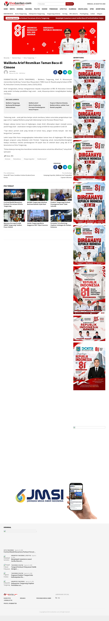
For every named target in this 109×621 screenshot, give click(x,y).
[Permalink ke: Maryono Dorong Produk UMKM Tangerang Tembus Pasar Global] (14, 216)
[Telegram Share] (65, 72)
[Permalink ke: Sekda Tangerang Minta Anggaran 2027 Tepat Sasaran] (37, 216)
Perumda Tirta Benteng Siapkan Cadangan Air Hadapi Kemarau (61, 225)
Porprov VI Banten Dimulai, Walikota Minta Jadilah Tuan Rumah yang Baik (59, 105)
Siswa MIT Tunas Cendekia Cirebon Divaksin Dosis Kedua (19, 175)
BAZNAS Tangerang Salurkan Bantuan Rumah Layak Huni (37, 203)
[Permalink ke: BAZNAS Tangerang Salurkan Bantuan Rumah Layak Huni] (37, 195)
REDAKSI (22, 598)
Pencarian (70, 4)
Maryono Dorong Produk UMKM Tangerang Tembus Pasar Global (13, 225)
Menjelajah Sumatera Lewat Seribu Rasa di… (21, 560)
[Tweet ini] (60, 72)
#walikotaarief (41, 159)
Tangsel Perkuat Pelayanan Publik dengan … (23, 568)
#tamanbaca (17, 159)
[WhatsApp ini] (70, 72)
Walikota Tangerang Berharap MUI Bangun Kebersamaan (13, 105)
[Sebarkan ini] (55, 72)
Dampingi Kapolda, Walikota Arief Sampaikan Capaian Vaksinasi (58, 175)
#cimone (7, 159)
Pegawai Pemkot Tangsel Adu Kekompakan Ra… (22, 576)
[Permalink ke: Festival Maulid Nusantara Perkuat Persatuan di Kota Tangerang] (14, 195)
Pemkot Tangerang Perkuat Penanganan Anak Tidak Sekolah (60, 204)
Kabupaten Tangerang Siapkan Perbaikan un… (22, 584)
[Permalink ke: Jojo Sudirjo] (6, 72)
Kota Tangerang (9, 550)
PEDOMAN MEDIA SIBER (43, 598)
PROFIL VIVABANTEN (10, 603)
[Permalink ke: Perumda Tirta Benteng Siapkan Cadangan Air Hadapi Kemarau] (61, 216)
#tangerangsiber (29, 159)
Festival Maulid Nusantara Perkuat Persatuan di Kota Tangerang (13, 204)
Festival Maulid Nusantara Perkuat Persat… (20, 552)
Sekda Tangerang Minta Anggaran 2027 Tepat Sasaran (37, 224)
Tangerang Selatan (17, 565)
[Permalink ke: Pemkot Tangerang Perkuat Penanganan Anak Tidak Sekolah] (61, 195)
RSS (59, 598)
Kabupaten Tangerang (18, 555)
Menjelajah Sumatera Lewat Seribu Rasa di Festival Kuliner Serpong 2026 (65, 18)
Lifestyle (28, 555)
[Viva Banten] (20, 4)
